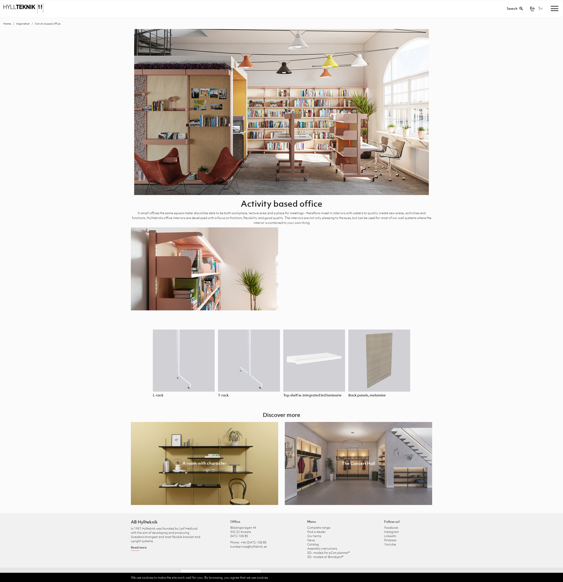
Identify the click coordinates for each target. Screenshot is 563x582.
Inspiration (23, 24)
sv (540, 8)
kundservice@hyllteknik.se (248, 546)
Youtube (390, 544)
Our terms (314, 536)
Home (7, 24)
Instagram (391, 532)
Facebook (391, 527)
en (532, 8)
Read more (139, 547)
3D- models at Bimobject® (325, 557)
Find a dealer (316, 532)
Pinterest (390, 540)
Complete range (318, 527)
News (311, 540)
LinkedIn (390, 536)
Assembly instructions (322, 548)
